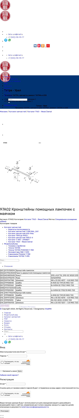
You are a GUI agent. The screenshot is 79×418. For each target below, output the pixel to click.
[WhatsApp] (9, 41)
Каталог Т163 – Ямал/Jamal (39, 112)
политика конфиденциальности (35, 407)
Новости (8, 86)
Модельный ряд (11, 79)
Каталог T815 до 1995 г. (18, 235)
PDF (6, 84)
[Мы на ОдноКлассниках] (42, 47)
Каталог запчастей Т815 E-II (20, 238)
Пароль (4, 356)
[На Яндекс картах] (48, 47)
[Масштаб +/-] (3, 415)
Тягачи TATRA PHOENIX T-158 (21, 250)
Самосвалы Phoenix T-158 (19, 254)
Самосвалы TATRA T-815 (18, 256)
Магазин (3, 112)
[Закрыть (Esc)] (1, 415)
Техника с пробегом (16, 246)
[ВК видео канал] (39, 47)
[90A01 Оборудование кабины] (9, 124)
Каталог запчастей (12, 81)
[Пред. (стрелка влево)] (1, 417)
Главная (7, 76)
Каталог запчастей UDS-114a (21, 233)
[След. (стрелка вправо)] (3, 417)
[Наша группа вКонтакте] (35, 47)
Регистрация (5, 411)
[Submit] (9, 102)
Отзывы (7, 93)
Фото (6, 91)
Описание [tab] (8, 266)
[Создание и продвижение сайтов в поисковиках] (4, 307)
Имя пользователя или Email (13, 352)
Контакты (8, 95)
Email (3, 384)
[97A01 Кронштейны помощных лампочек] (9, 135)
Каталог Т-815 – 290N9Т (19, 240)
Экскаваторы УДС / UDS (18, 252)
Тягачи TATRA (14, 248)
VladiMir (48, 309)
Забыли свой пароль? (9, 375)
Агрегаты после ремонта (19, 229)
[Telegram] (5, 41)
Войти (20, 371)
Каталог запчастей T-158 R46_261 (23, 231)
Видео (7, 88)
